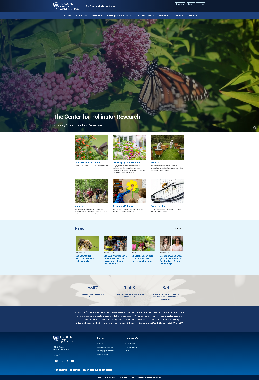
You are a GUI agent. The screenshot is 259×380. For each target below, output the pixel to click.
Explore (100, 338)
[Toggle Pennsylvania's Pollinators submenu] (86, 15)
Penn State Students (131, 347)
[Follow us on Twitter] (62, 362)
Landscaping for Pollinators (118, 15)
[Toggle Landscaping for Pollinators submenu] (131, 15)
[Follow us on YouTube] (73, 362)
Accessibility (123, 377)
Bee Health (96, 15)
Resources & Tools (144, 15)
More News (178, 228)
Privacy (100, 377)
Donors (127, 351)
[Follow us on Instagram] (67, 362)
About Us (177, 15)
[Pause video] (255, 128)
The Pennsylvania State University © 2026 (149, 377)
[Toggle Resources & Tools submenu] (153, 15)
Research (162, 15)
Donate (190, 4)
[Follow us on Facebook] (56, 362)
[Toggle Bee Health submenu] (101, 15)
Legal (132, 377)
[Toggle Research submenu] (167, 15)
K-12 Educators (130, 344)
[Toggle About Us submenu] (182, 15)
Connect (201, 4)
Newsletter (180, 4)
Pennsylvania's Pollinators (74, 15)
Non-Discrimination (110, 377)
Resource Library (102, 354)
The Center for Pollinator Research (101, 6)
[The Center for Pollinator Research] (67, 6)
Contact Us (56, 355)
